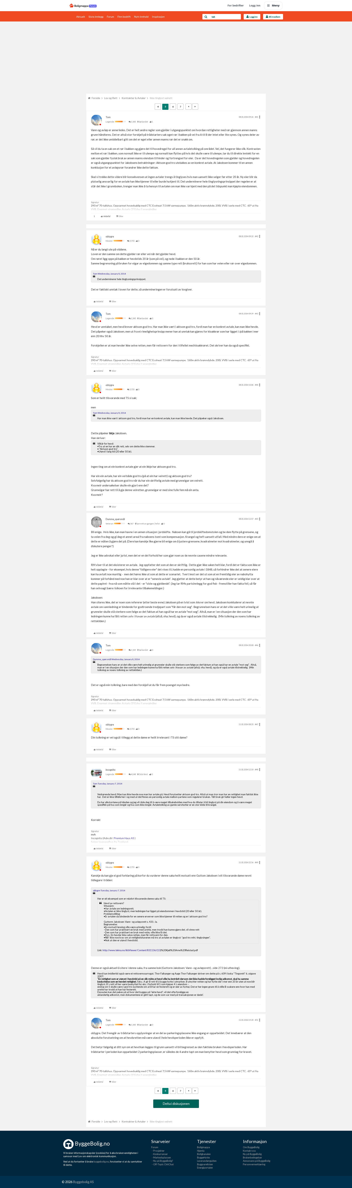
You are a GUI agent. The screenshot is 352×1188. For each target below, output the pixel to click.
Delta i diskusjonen (176, 1104)
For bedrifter (236, 5)
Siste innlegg (96, 16)
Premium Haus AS (124, 838)
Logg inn (254, 5)
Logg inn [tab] (253, 16)
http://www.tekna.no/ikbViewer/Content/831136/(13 (131, 950)
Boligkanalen (204, 1154)
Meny (276, 5)
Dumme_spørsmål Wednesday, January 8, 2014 (116, 659)
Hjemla (200, 1150)
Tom (108, 117)
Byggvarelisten (205, 1164)
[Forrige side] (188, 106)
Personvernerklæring (254, 1164)
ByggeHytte (203, 1157)
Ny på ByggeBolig (252, 1154)
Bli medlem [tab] (274, 16)
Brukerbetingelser (252, 1157)
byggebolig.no (101, 1161)
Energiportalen (205, 1167)
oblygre (110, 236)
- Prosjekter (157, 1150)
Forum (110, 16)
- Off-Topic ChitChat (162, 1164)
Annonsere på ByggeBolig (256, 1160)
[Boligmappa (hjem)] (83, 5)
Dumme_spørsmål (115, 519)
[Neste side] (195, 106)
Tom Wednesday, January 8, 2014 (109, 273)
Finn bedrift (124, 16)
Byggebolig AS (83, 1182)
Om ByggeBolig (251, 1147)
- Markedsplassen (161, 1157)
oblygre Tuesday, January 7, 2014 (109, 890)
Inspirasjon (158, 16)
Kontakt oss (249, 1150)
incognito (110, 769)
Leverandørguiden (207, 1160)
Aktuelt (80, 16)
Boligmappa (203, 1147)
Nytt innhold (141, 16)
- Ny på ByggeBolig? (162, 1160)
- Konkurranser (159, 1154)
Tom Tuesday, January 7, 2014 (107, 783)
